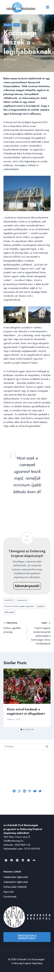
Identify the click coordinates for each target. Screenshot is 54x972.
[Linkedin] (22, 860)
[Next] (46, 697)
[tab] (21, 729)
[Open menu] (47, 7)
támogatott (9, 612)
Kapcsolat (8, 891)
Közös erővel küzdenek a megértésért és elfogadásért (26, 711)
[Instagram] (17, 860)
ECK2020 (8, 25)
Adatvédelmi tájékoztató (15, 882)
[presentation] (27, 686)
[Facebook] (11, 860)
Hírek (16, 25)
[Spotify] (28, 860)
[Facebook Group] (5, 860)
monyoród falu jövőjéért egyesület (19, 606)
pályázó (41, 606)
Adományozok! (27, 585)
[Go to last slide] (8, 697)
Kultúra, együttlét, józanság (12, 628)
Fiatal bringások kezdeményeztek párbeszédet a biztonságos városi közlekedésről (41, 633)
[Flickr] (34, 860)
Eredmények (9, 896)
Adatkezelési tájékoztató (15, 877)
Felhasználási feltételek (15, 887)
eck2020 (9, 600)
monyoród (22, 600)
